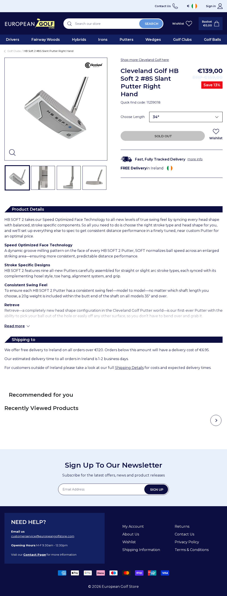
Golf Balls (212, 39)
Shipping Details (129, 368)
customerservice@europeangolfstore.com (42, 536)
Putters (126, 39)
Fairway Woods (45, 39)
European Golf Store (120, 586)
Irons (103, 39)
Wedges (153, 39)
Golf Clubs (182, 39)
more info (195, 159)
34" (156, 117)
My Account (133, 526)
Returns (182, 526)
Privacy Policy (187, 542)
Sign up (156, 490)
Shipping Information (141, 550)
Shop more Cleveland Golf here (145, 60)
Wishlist (129, 542)
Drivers (12, 39)
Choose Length (133, 117)
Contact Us (184, 534)
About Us (130, 534)
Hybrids (79, 39)
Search (151, 24)
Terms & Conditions (192, 550)
